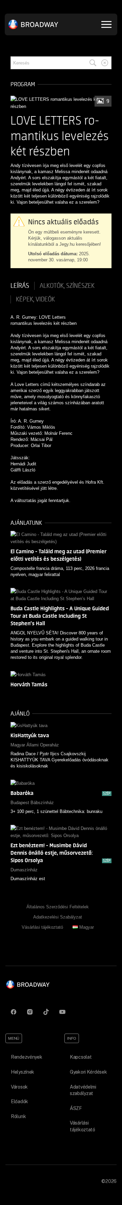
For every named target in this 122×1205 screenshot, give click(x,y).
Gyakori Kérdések (88, 1072)
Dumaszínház (24, 869)
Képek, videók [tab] (35, 299)
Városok (19, 1087)
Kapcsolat (81, 1057)
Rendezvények (26, 1057)
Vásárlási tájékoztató (42, 927)
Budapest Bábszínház (32, 802)
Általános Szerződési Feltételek (57, 906)
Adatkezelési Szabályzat (57, 917)
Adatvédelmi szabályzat (83, 1090)
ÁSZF (76, 1108)
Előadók (19, 1101)
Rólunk (18, 1116)
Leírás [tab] (20, 286)
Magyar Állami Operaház (35, 744)
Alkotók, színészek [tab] (67, 286)
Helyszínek (22, 1072)
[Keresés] (92, 62)
